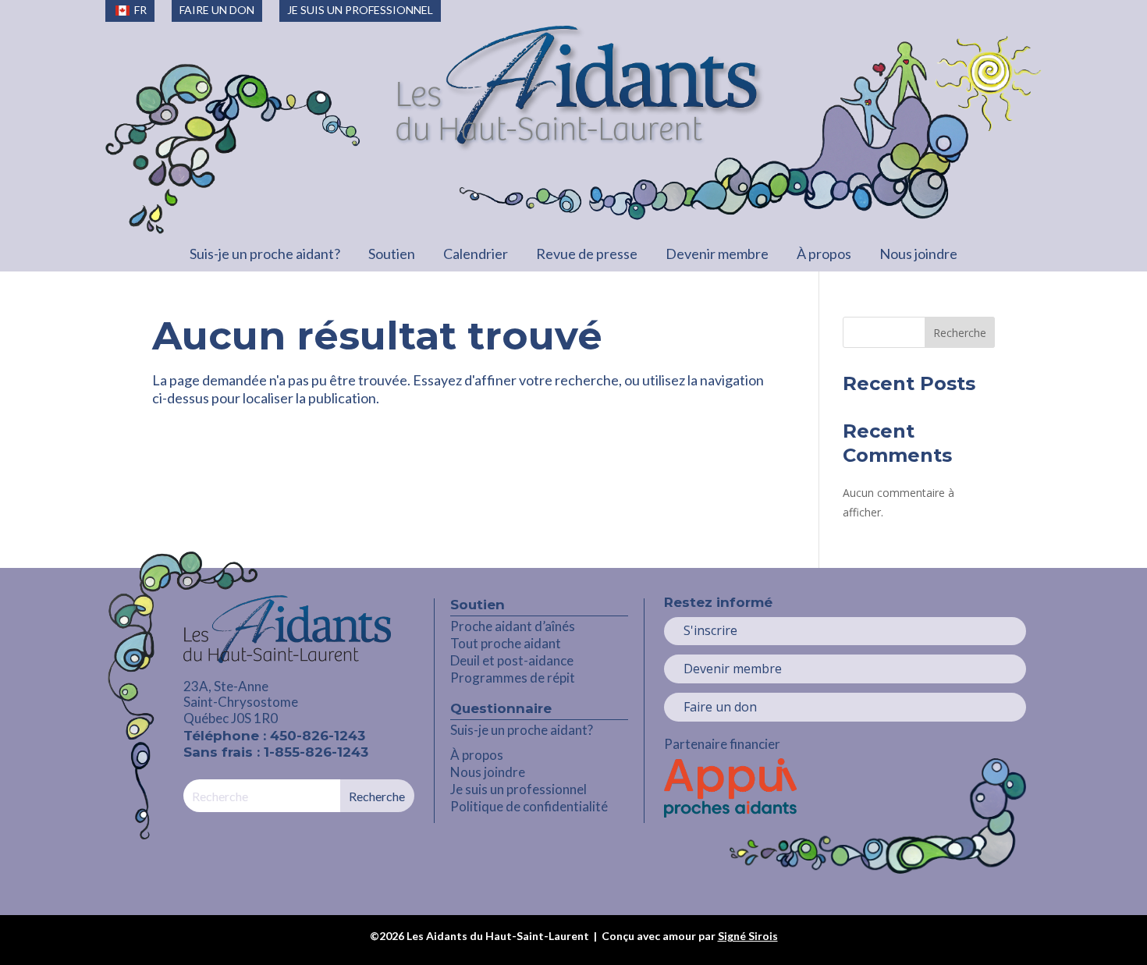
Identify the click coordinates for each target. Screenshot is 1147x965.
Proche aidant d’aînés (512, 626)
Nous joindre (918, 253)
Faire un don (720, 706)
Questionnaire (501, 708)
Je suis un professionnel (518, 789)
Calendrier (475, 253)
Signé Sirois (748, 935)
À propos (824, 253)
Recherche (959, 332)
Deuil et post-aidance (512, 660)
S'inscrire (710, 630)
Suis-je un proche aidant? (265, 253)
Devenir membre (717, 253)
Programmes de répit (512, 677)
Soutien (391, 253)
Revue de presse (586, 253)
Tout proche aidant (505, 643)
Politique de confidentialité (529, 806)
